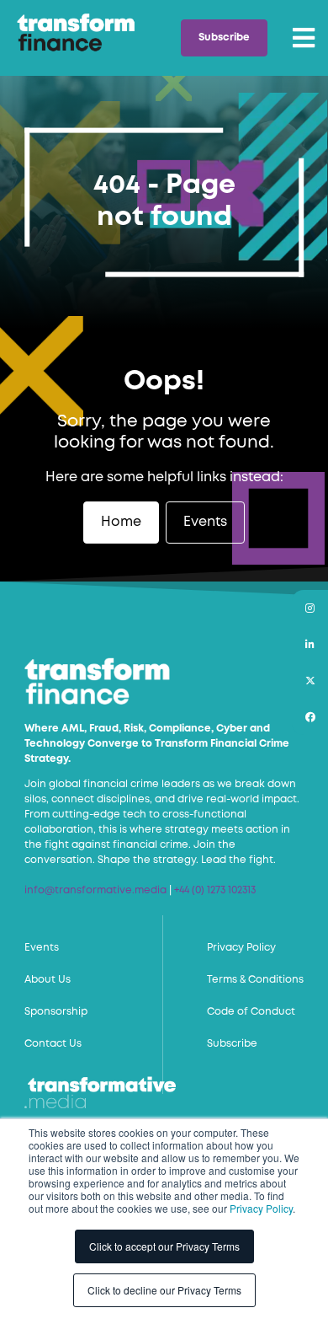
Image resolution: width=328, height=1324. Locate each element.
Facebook (310, 717)
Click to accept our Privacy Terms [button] (164, 1246)
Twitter (310, 680)
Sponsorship (55, 1011)
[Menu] (304, 38)
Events (205, 522)
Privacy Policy (261, 1208)
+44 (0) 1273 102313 (215, 890)
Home (121, 522)
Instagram (310, 608)
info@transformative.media (95, 890)
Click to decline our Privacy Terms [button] (164, 1290)
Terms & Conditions (255, 979)
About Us (47, 979)
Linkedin (310, 644)
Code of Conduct (251, 1011)
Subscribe (224, 37)
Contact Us (53, 1043)
